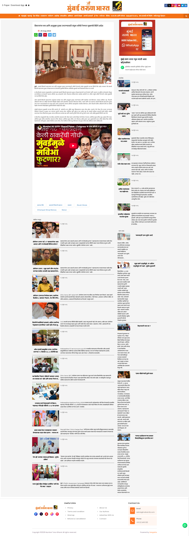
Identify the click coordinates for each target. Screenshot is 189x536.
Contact (102, 519)
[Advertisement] (78, 187)
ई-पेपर (96, 15)
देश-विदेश (36, 15)
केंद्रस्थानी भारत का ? (144, 326)
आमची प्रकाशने (88, 15)
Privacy (70, 508)
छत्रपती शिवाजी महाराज (55, 205)
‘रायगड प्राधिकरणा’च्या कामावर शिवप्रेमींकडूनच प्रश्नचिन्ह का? (144, 437)
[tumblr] (182, 5)
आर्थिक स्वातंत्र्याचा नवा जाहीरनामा (123, 190)
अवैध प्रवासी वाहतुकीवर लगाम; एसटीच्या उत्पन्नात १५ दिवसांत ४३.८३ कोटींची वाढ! (45, 350)
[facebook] (166, 5)
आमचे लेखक (78, 15)
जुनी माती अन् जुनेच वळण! (124, 115)
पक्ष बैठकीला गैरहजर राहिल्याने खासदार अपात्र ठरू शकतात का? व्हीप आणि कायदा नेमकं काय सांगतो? (45, 377)
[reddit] (185, 5)
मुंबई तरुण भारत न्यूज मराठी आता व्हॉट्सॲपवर (134, 60)
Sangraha (153, 532)
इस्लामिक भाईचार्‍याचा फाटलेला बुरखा (124, 215)
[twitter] (169, 5)
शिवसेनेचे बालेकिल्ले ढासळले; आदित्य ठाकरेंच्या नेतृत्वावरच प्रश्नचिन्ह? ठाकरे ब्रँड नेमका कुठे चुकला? (45, 323)
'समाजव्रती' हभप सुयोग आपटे (144, 235)
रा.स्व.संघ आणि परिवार (118, 15)
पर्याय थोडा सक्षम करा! (124, 164)
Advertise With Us (106, 515)
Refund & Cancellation (76, 519)
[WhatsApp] (36, 35)
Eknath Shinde (82, 205)
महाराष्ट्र (29, 15)
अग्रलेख (56, 15)
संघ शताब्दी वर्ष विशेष (145, 15)
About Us (103, 508)
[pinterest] (172, 5)
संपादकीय (63, 15)
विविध (108, 15)
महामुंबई (23, 15)
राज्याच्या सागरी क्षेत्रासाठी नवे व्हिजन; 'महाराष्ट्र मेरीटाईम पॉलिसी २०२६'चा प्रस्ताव (45, 404)
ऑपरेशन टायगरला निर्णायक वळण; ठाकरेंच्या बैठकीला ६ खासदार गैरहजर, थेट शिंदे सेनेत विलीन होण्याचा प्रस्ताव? (45, 296)
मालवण (70, 205)
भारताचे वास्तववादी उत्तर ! (124, 92)
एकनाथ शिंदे (40, 205)
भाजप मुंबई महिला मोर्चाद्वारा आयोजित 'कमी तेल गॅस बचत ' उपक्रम (45, 485)
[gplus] (176, 5)
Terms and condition (75, 511)
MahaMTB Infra (132, 15)
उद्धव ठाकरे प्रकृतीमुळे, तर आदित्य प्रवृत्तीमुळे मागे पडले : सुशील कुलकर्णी (144, 264)
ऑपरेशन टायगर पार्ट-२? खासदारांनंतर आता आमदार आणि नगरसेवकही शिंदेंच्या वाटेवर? (45, 243)
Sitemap (70, 515)
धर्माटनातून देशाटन (159, 15)
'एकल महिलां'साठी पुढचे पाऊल (144, 373)
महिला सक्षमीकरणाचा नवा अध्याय (124, 140)
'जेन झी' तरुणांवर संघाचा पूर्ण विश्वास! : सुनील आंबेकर (46, 458)
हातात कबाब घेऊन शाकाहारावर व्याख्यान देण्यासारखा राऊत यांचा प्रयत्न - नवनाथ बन (45, 431)
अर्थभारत (70, 15)
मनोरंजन (102, 15)
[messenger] (179, 5)
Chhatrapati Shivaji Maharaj (46, 210)
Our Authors (104, 511)
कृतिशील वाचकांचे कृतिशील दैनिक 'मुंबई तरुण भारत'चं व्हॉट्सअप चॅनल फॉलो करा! (138, 68)
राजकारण (44, 15)
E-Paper (6, 5)
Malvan (64, 210)
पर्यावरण (50, 15)
